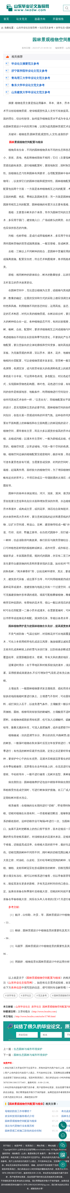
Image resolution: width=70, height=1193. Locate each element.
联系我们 (29, 1146)
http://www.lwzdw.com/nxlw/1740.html (35, 1016)
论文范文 (21, 19)
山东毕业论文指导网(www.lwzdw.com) (33, 1149)
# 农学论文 (26, 995)
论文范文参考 (46, 28)
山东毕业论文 (22, 1006)
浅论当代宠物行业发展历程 (19, 1126)
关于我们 (7, 1146)
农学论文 (60, 28)
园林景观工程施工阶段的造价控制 (23, 1130)
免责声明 (18, 1146)
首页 (6, 19)
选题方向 (40, 19)
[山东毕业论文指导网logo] (25, 11)
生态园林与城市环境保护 (28, 1049)
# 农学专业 (10, 995)
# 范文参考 (42, 995)
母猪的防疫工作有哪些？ (18, 1111)
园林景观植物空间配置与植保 (44, 977)
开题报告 (58, 19)
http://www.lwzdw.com (44, 1011)
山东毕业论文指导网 (26, 28)
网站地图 (52, 1146)
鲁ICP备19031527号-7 (58, 1153)
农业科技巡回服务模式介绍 (19, 1116)
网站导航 (41, 1146)
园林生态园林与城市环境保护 (31, 1054)
